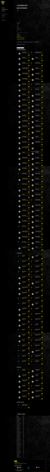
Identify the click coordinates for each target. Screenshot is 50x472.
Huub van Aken (24, 52)
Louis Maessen (24, 162)
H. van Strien (24, 210)
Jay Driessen (24, 276)
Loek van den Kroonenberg (35, 151)
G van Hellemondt (24, 120)
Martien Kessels (37, 141)
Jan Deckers (24, 94)
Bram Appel (23, 57)
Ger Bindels (24, 62)
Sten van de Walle (24, 236)
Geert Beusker (37, 369)
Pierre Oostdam (37, 173)
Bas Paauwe (23, 324)
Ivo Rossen (23, 334)
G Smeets (23, 194)
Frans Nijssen (24, 173)
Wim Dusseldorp (37, 276)
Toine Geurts (24, 110)
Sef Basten (36, 255)
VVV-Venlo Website (16, 462)
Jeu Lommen (37, 157)
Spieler (3, 8)
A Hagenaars (37, 115)
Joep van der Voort (38, 231)
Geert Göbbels (37, 110)
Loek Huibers (24, 131)
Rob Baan (23, 255)
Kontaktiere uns (25, 463)
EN (3, 20)
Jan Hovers (24, 385)
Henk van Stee (24, 345)
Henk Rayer (37, 324)
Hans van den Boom (25, 73)
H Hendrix (36, 120)
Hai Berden (23, 369)
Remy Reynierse (37, 329)
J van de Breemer (24, 78)
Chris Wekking (37, 236)
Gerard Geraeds (24, 380)
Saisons (3, 10)
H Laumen (23, 152)
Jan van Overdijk (24, 178)
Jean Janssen (37, 287)
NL (2, 20)
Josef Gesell (18, 420)
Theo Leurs (37, 152)
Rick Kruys (18, 426)
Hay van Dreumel (37, 94)
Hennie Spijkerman (19, 432)
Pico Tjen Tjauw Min (38, 390)
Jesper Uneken (37, 350)
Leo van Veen (24, 355)
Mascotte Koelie (24, 404)
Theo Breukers (37, 266)
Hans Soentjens (37, 199)
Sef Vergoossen (37, 355)
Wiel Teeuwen (24, 215)
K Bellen (36, 57)
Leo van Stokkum (24, 390)
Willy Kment (37, 292)
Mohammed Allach (38, 52)
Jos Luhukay (24, 313)
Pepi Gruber (24, 115)
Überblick (3, 15)
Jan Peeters (37, 178)
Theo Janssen (24, 136)
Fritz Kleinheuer (24, 292)
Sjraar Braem (37, 73)
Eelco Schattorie (38, 334)
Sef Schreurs (24, 189)
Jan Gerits (36, 380)
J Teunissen (37, 215)
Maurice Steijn (37, 345)
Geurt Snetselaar (38, 194)
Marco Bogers (37, 62)
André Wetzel (18, 429)
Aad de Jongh (24, 141)
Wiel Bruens (37, 78)
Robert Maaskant (37, 313)
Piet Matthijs (37, 162)
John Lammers (24, 308)
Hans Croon (24, 271)
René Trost (23, 350)
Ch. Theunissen (24, 220)
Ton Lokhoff (37, 308)
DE (4, 20)
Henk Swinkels (37, 210)
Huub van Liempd (24, 157)
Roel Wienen (24, 241)
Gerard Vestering (24, 231)
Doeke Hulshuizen (24, 287)
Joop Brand (24, 266)
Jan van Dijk (37, 271)
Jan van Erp (24, 99)
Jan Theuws (37, 220)
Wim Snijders (24, 199)
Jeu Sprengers (37, 385)
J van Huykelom (37, 131)
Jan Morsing (18, 428)
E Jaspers (36, 136)
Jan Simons (37, 189)
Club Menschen (4, 14)
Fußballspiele (5, 9)
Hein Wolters (37, 241)
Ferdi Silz (18, 422)
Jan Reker (23, 329)
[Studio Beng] (37, 467)
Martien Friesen (37, 99)
